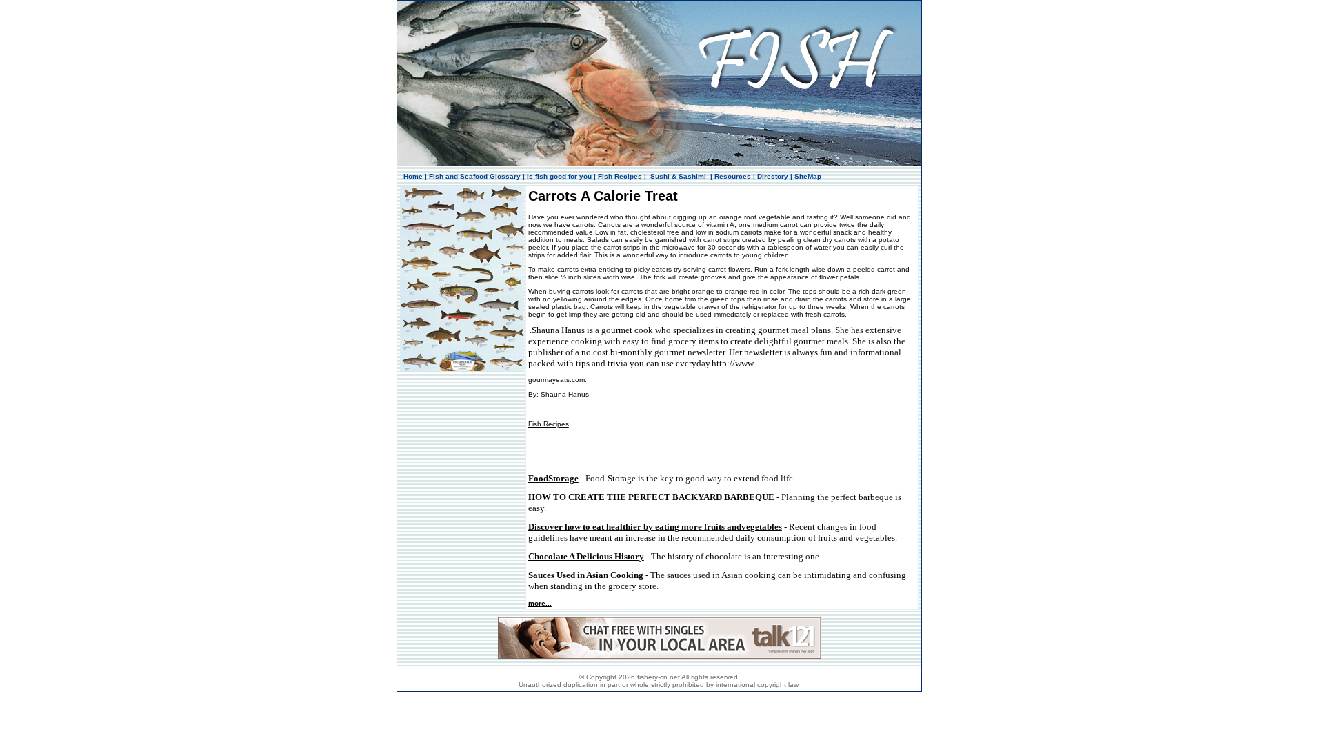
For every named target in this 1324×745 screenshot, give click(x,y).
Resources (732, 176)
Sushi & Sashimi (678, 176)
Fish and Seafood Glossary (475, 176)
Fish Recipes (620, 176)
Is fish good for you (559, 176)
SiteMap (807, 176)
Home (413, 176)
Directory (772, 176)
